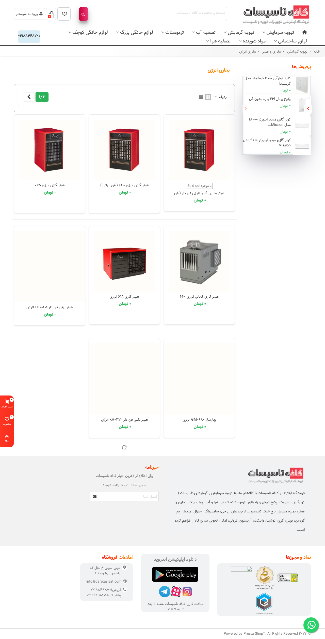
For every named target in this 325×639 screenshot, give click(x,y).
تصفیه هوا (220, 41)
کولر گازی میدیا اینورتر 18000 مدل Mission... (270, 122)
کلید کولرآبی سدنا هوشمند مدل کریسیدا (268, 81)
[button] (308, 109)
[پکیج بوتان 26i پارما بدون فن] (302, 105)
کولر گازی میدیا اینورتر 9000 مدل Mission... (267, 143)
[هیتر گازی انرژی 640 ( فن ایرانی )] (124, 150)
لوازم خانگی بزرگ (136, 32)
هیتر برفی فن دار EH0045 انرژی (49, 307)
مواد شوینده (254, 41)
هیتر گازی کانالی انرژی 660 (199, 296)
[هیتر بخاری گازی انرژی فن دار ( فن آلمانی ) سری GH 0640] (199, 150)
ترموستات (174, 32)
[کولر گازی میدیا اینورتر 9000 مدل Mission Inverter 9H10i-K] (302, 146)
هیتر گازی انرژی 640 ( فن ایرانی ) (124, 185)
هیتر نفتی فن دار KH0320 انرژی (124, 419)
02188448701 (29, 36)
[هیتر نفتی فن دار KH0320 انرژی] (124, 379)
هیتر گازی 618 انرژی (124, 296)
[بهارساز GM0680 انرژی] (199, 379)
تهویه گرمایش (241, 32)
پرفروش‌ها (301, 67)
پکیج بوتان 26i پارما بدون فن (270, 99)
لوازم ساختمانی (292, 41)
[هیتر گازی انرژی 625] (49, 150)
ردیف (222, 97)
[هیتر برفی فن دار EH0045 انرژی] (49, 266)
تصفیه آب (206, 32)
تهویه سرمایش (280, 32)
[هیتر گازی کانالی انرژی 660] (199, 261)
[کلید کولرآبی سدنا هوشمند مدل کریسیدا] (302, 85)
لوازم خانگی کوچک (90, 32)
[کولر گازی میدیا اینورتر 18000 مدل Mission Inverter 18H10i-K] (302, 126)
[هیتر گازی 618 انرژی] (124, 261)
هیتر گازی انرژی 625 (50, 185)
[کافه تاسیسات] (273, 14)
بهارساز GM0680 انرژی (199, 419)
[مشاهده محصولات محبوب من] (64, 14)
